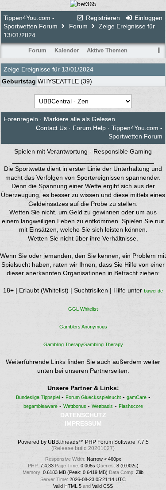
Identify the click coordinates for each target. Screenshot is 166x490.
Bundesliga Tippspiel (38, 397)
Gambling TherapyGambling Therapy (83, 344)
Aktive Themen (107, 50)
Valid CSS (102, 486)
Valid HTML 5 (67, 486)
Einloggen (147, 17)
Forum (78, 26)
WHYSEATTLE (58, 81)
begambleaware (40, 406)
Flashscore (131, 406)
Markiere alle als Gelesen (79, 118)
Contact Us (51, 127)
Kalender (66, 50)
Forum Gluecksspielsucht (93, 397)
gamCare (137, 397)
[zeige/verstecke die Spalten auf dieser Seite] (159, 50)
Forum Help (89, 127)
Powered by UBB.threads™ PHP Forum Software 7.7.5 (83, 442)
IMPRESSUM (83, 423)
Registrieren (102, 17)
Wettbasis (102, 406)
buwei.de (153, 290)
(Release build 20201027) (83, 448)
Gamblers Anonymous (83, 326)
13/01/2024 (77, 69)
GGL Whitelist (83, 309)
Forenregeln (21, 118)
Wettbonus (75, 406)
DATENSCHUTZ (83, 415)
